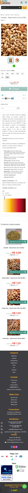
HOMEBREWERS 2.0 (14, 387)
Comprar (15, 89)
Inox (14, 367)
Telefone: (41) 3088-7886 (14, 437)
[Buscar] (19, 7)
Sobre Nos (14, 382)
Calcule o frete (4, 104)
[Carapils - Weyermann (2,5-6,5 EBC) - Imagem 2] (17, 60)
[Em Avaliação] (6, 472)
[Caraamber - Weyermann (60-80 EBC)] (13, 332)
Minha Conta (14, 400)
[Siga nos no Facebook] (11, 447)
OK (18, 108)
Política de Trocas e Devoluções (14, 389)
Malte (12, 14)
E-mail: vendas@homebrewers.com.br (14, 442)
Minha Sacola (14, 404)
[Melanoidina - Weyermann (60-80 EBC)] (13, 272)
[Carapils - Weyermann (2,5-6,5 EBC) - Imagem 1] (10, 60)
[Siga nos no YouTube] (14, 447)
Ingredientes (7, 14)
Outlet (14, 372)
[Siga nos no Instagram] (16, 447)
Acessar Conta (14, 397)
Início (3, 14)
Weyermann (17, 14)
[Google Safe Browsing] (20, 470)
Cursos (14, 365)
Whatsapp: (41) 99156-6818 (14, 440)
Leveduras (14, 358)
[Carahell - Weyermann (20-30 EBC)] (13, 241)
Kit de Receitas (14, 360)
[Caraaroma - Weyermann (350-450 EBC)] (13, 302)
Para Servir (14, 370)
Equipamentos (14, 363)
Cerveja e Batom (14, 385)
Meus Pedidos (14, 402)
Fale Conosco (14, 380)
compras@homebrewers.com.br (14, 414)
